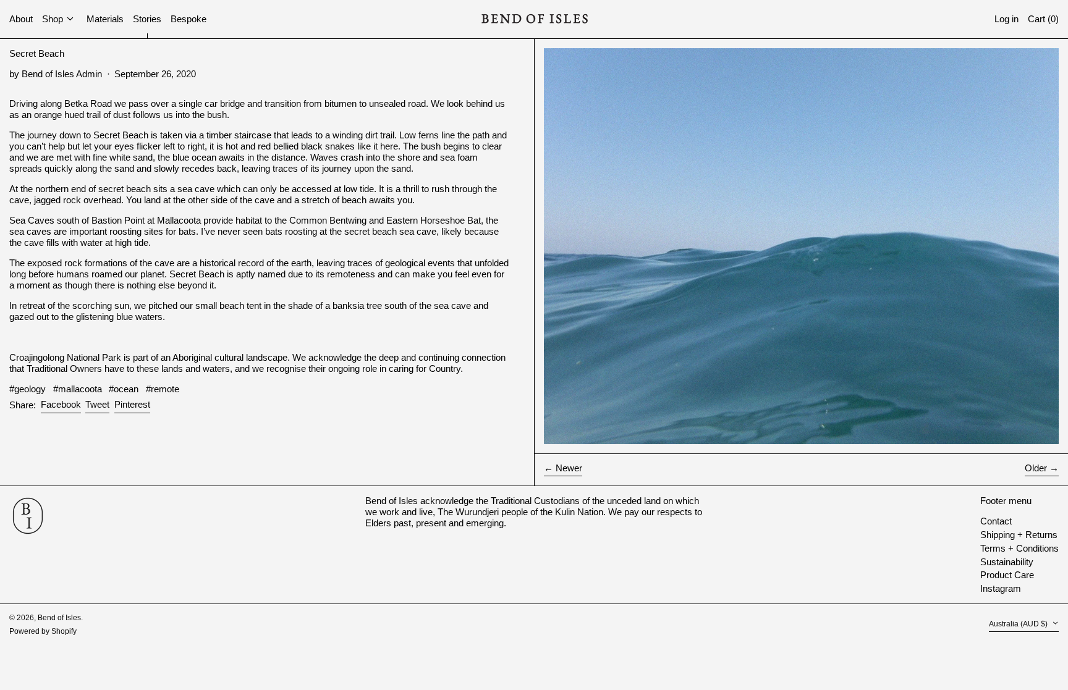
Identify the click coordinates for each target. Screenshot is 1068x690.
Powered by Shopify (43, 631)
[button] (1043, 19)
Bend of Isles (59, 617)
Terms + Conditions (1019, 548)
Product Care (1007, 575)
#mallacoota (77, 389)
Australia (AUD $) (1019, 624)
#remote (162, 389)
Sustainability (1006, 562)
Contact (996, 521)
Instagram (1000, 588)
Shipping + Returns (1018, 534)
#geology (27, 389)
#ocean (123, 389)
